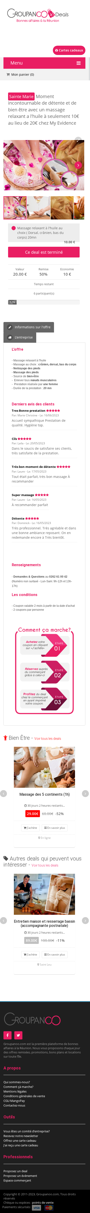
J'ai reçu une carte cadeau (20, 1145)
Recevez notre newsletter (20, 1136)
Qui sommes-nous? (16, 1082)
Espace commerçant (17, 1180)
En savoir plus (56, 828)
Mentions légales (15, 1091)
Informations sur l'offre (32, 327)
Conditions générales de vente (24, 1096)
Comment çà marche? (18, 1087)
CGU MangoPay (14, 1101)
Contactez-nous (14, 1105)
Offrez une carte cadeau (19, 1140)
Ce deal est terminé (44, 252)
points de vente (43, 1202)
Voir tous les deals (47, 738)
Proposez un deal (15, 1171)
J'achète (31, 828)
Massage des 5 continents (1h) (44, 794)
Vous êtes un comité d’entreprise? (26, 1131)
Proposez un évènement (20, 1176)
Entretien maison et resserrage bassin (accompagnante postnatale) (44, 923)
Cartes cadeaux (70, 50)
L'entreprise (23, 337)
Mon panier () (22, 74)
